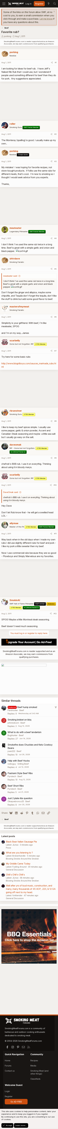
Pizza (8, 848)
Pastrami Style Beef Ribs (20, 773)
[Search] (54, 4)
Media (33, 1065)
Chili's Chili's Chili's (15, 874)
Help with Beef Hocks (19, 760)
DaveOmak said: (10, 492)
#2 (55, 134)
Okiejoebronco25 (16, 801)
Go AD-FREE (16, 1101)
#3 (55, 161)
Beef (21, 710)
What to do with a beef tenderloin (24, 732)
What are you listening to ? (19, 852)
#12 (55, 613)
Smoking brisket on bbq (19, 719)
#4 (55, 238)
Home (7, 1060)
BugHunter (12, 735)
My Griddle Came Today (18, 863)
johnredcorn (13, 723)
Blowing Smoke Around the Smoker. (22, 858)
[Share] (52, 62)
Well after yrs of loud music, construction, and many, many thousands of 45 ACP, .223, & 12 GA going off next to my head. (31, 889)
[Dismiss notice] (54, 11)
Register (9, 1096)
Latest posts (8, 836)
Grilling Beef (23, 764)
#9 (55, 458)
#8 (55, 421)
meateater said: (10, 276)
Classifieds (35, 1079)
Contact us (10, 1071)
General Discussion (15, 869)
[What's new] (49, 4)
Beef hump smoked (27, 707)
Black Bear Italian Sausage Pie (21, 841)
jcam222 (11, 751)
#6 (55, 317)
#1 (56, 62)
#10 (55, 485)
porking (7, 36)
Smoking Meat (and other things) (39, 1072)
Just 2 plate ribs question (20, 798)
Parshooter (13, 710)
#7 (55, 351)
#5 (55, 269)
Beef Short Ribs (16, 785)
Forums (8, 1065)
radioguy (12, 764)
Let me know (46, 18)
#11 (55, 533)
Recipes (34, 1060)
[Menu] (4, 4)
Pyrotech (12, 776)
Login (7, 1091)
